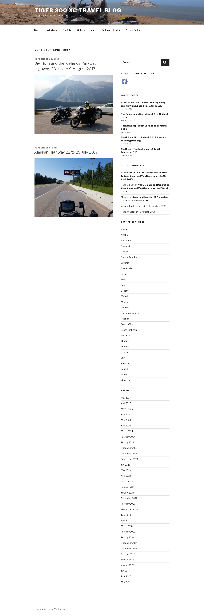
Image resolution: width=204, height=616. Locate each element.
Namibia (125, 307)
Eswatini (125, 263)
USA (123, 358)
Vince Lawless (128, 172)
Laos (123, 285)
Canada (124, 251)
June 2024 (126, 414)
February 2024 (128, 437)
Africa (124, 229)
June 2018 (126, 515)
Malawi (124, 296)
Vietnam (125, 363)
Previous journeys (130, 313)
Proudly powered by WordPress (49, 609)
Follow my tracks (111, 30)
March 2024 (127, 431)
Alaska (124, 235)
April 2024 (126, 425)
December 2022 (129, 498)
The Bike (67, 30)
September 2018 (129, 509)
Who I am (52, 30)
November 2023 (129, 453)
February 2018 (128, 531)
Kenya (124, 279)
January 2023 (127, 492)
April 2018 (126, 520)
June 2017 (126, 576)
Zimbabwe (126, 380)
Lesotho (125, 290)
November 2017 (129, 548)
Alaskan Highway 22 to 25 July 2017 (66, 152)
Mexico (124, 302)
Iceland (124, 274)
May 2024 (126, 420)
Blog (36, 30)
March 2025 (127, 409)
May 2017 (125, 582)
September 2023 (129, 459)
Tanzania (125, 335)
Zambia (124, 369)
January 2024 (127, 442)
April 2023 (126, 476)
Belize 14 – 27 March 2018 (153, 206)
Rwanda (125, 318)
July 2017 (125, 571)
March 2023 (127, 481)
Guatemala (126, 268)
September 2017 (129, 559)
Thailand (125, 341)
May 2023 (126, 470)
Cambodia (126, 246)
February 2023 (128, 487)
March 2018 (127, 526)
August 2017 (127, 565)
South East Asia (129, 330)
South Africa (127, 324)
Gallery (81, 30)
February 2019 (128, 503)
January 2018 (127, 537)
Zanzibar (125, 374)
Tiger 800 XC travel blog (78, 10)
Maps (93, 30)
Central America (129, 257)
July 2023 (125, 464)
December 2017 (129, 543)
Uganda (124, 352)
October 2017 (128, 554)
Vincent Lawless (129, 206)
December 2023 (129, 448)
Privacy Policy (132, 30)
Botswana (126, 240)
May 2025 (126, 397)
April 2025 (126, 403)
